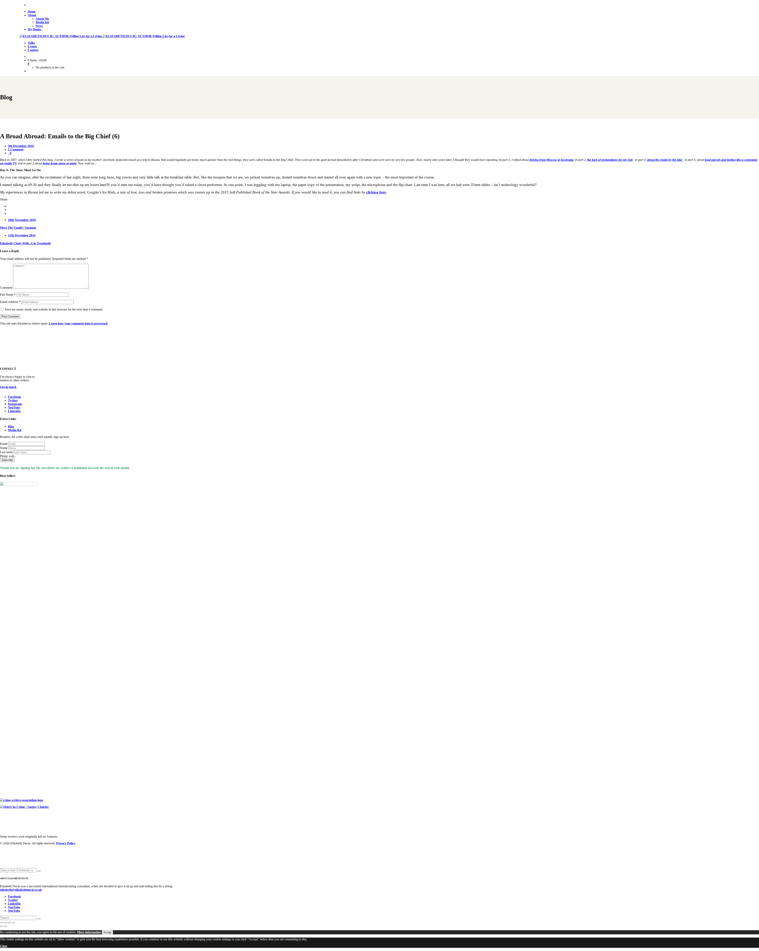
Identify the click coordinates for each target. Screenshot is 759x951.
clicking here (376, 192)
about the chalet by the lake (664, 159)
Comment (6, 287)
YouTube (14, 407)
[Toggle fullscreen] (5, 922)
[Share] (9, 922)
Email (3, 443)
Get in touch (8, 387)
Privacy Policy (65, 843)
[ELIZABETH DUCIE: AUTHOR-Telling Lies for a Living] (61, 36)
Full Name (8, 294)
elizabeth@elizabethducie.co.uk (21, 889)
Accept (107, 932)
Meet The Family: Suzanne (18, 227)
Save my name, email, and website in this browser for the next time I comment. (54, 309)
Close (3, 946)
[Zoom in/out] (1, 922)
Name (4, 448)
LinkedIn (14, 411)
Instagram (15, 404)
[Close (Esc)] (13, 922)
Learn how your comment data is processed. (78, 323)
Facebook (14, 397)
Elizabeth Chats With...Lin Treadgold (25, 243)
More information (89, 932)
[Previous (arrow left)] (1, 926)
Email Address (10, 302)
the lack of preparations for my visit (609, 159)
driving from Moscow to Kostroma (551, 159)
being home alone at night (59, 163)
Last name (6, 452)
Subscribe (7, 459)
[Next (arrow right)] (5, 926)
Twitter (13, 400)
